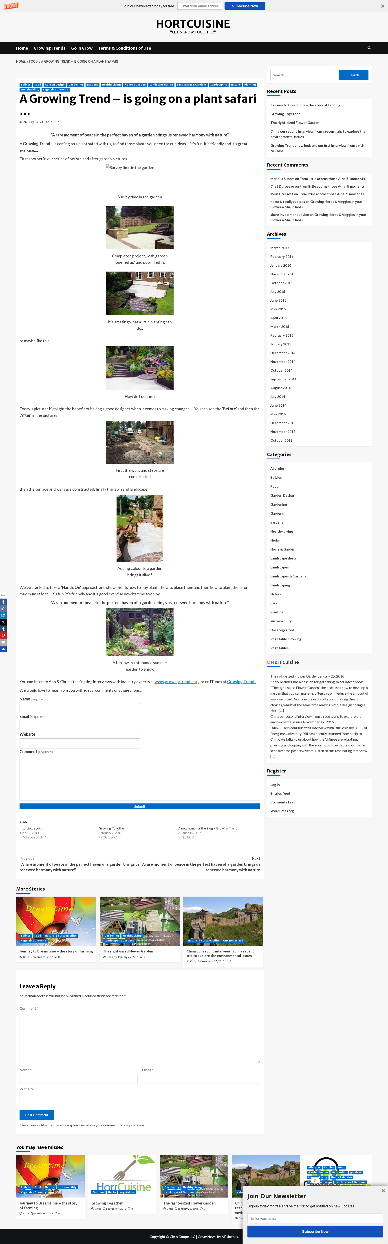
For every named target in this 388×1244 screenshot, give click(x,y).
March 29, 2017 (43, 957)
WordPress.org (282, 811)
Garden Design (55, 84)
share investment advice (289, 215)
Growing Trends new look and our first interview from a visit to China (317, 148)
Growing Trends (50, 48)
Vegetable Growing (55, 89)
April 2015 (278, 318)
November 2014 (282, 362)
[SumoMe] (3, 649)
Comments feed (282, 802)
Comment (36, 751)
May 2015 (278, 309)
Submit (139, 806)
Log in (275, 785)
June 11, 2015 (43, 122)
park (273, 603)
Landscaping (218, 84)
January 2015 (280, 344)
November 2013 (282, 432)
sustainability (30, 89)
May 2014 (278, 414)
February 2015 (281, 335)
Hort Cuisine (285, 662)
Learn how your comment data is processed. (112, 1125)
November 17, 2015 (212, 961)
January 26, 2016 (128, 957)
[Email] (3, 642)
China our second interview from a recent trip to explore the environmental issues (220, 953)
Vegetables (279, 648)
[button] (194, 6)
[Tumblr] (3, 628)
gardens (92, 84)
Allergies (277, 468)
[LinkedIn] (3, 615)
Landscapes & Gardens (192, 84)
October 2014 (281, 370)
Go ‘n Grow (82, 48)
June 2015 (278, 300)
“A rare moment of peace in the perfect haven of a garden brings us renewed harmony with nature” (79, 864)
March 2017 (279, 248)
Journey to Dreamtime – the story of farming (56, 951)
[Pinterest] (3, 635)
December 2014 (282, 353)
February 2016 (281, 257)
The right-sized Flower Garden (128, 951)
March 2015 (279, 327)
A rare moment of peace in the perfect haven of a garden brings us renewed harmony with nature (201, 864)
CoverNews (207, 1236)
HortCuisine (193, 24)
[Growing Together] (122, 1176)
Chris (26, 122)
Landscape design (161, 84)
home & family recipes (287, 202)
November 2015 (282, 274)
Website (27, 734)
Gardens (277, 513)
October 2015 (281, 283)
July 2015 (277, 292)
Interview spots (31, 828)
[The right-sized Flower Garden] (140, 921)
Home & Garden (135, 84)
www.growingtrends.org (178, 681)
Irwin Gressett (281, 194)
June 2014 (278, 405)
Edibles (26, 84)
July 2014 (277, 397)
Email (32, 716)
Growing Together (112, 828)
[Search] (369, 48)
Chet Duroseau (282, 186)
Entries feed (280, 793)
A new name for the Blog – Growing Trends (208, 828)
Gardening (75, 84)
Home (22, 48)
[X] (3, 622)
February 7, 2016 (116, 1208)
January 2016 (280, 265)
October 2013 (281, 440)
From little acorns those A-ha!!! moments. (333, 179)
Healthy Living (111, 84)
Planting (250, 84)
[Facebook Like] (3, 608)
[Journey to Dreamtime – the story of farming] (56, 921)
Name (33, 698)
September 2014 (283, 379)
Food (37, 84)
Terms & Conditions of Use (124, 48)
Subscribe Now (245, 6)
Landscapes (279, 567)
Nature (235, 84)
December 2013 (282, 423)
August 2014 (280, 388)
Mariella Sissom (282, 179)
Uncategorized (233, 940)
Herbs (275, 540)
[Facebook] (3, 602)
